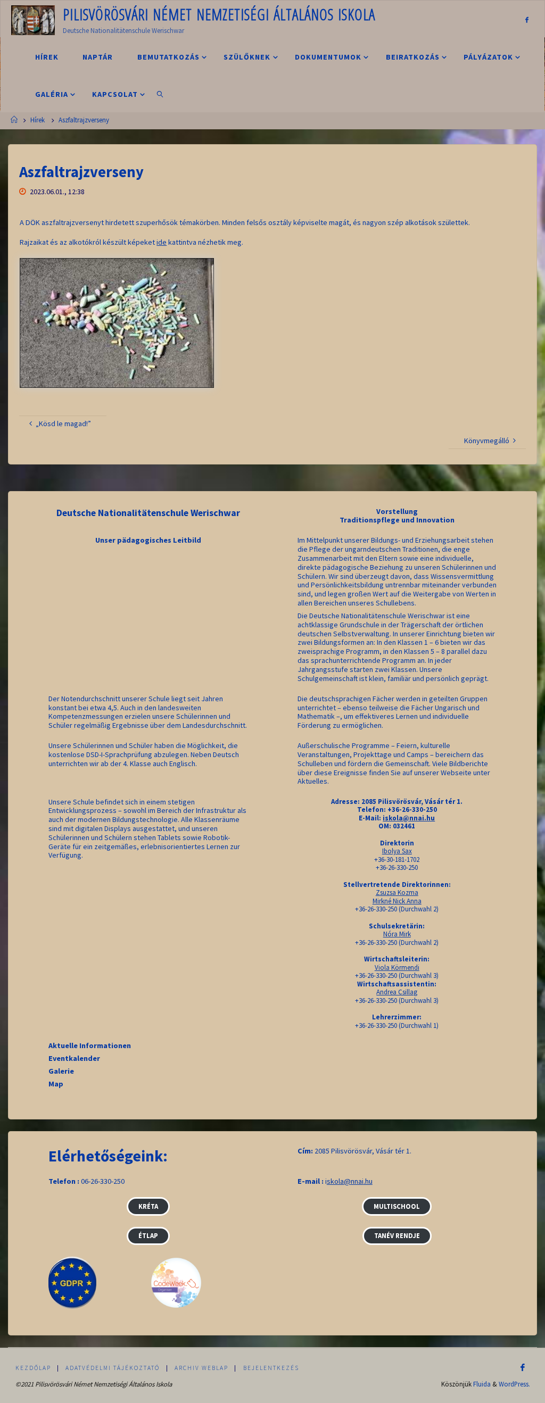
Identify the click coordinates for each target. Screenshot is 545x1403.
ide (161, 242)
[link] (160, 93)
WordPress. (514, 1384)
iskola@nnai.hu (409, 818)
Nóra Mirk (397, 934)
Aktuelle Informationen (89, 1045)
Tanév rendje (397, 1235)
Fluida (482, 1384)
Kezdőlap (33, 1368)
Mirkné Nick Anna (397, 901)
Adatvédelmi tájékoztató (112, 1368)
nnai (357, 1181)
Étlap (148, 1235)
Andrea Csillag (396, 992)
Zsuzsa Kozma (397, 892)
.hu (368, 1181)
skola (335, 1181)
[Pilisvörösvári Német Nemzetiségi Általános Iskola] (33, 19)
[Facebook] (527, 19)
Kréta (148, 1206)
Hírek (37, 119)
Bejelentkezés (271, 1368)
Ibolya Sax (397, 851)
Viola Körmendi (397, 967)
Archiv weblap (201, 1368)
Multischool (397, 1206)
